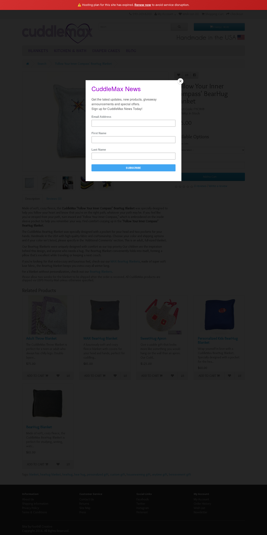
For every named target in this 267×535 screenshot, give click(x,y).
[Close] (180, 81)
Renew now (142, 5)
